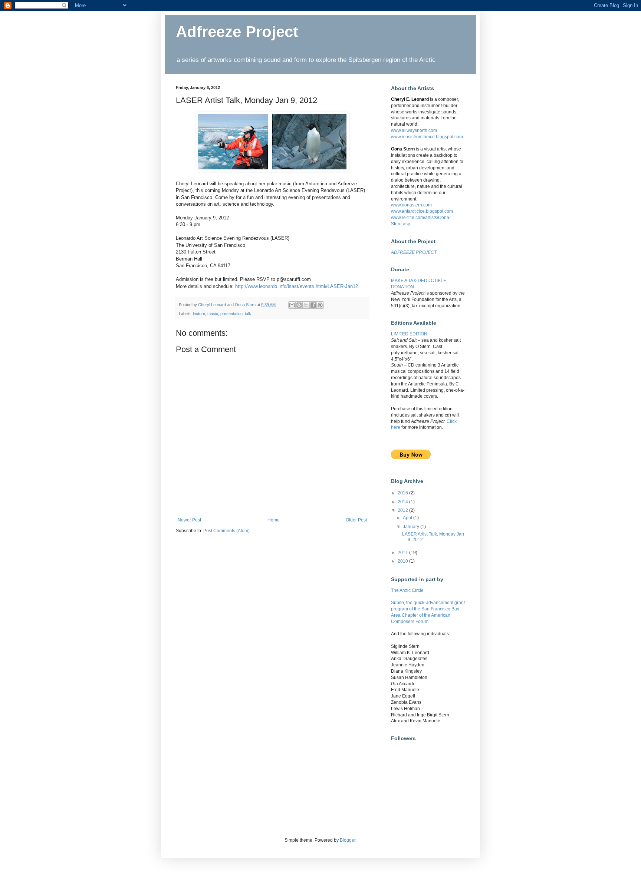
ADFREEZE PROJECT (414, 252)
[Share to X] (306, 305)
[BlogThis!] (299, 305)
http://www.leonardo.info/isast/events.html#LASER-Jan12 (296, 286)
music (212, 313)
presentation (231, 313)
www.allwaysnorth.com (414, 130)
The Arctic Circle (407, 590)
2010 (403, 561)
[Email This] (292, 305)
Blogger (347, 840)
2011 (403, 552)
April (408, 517)
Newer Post (189, 520)
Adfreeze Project (237, 31)
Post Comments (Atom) (226, 530)
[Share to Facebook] (313, 305)
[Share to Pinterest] (320, 305)
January (411, 526)
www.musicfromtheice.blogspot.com (427, 136)
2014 (403, 501)
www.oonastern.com (411, 205)
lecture (199, 313)
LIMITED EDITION (409, 334)
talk (248, 313)
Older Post (356, 520)
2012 (403, 510)
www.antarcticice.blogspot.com (422, 211)
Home (273, 520)
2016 (403, 493)
